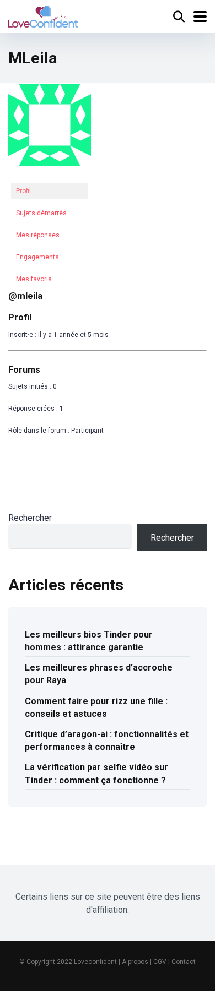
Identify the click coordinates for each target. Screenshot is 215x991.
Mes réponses (38, 235)
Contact (183, 962)
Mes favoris (34, 279)
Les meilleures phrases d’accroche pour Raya (99, 673)
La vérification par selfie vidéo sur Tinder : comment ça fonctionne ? (96, 773)
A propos (135, 962)
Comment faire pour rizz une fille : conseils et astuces (96, 707)
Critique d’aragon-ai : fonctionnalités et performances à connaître (107, 740)
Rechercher (30, 518)
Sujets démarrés (41, 213)
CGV (159, 962)
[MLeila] (49, 175)
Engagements (37, 257)
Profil (23, 191)
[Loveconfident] (43, 15)
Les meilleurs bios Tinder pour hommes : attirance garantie (89, 640)
